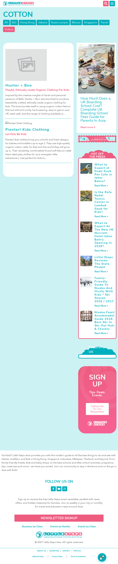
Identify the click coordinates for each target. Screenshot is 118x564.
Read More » (101, 185)
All (6, 22)
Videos (9, 29)
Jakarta (42, 22)
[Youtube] (59, 488)
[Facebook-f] (53, 488)
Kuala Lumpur (59, 22)
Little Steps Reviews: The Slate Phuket (103, 262)
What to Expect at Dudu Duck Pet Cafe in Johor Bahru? (103, 173)
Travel (104, 22)
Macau (76, 22)
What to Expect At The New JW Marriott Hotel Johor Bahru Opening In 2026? (104, 234)
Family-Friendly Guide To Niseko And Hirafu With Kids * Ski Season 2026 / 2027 (104, 289)
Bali (14, 22)
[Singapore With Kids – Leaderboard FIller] (97, 139)
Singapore (90, 22)
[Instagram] (64, 488)
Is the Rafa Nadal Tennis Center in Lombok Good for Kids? (103, 202)
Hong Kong (27, 22)
